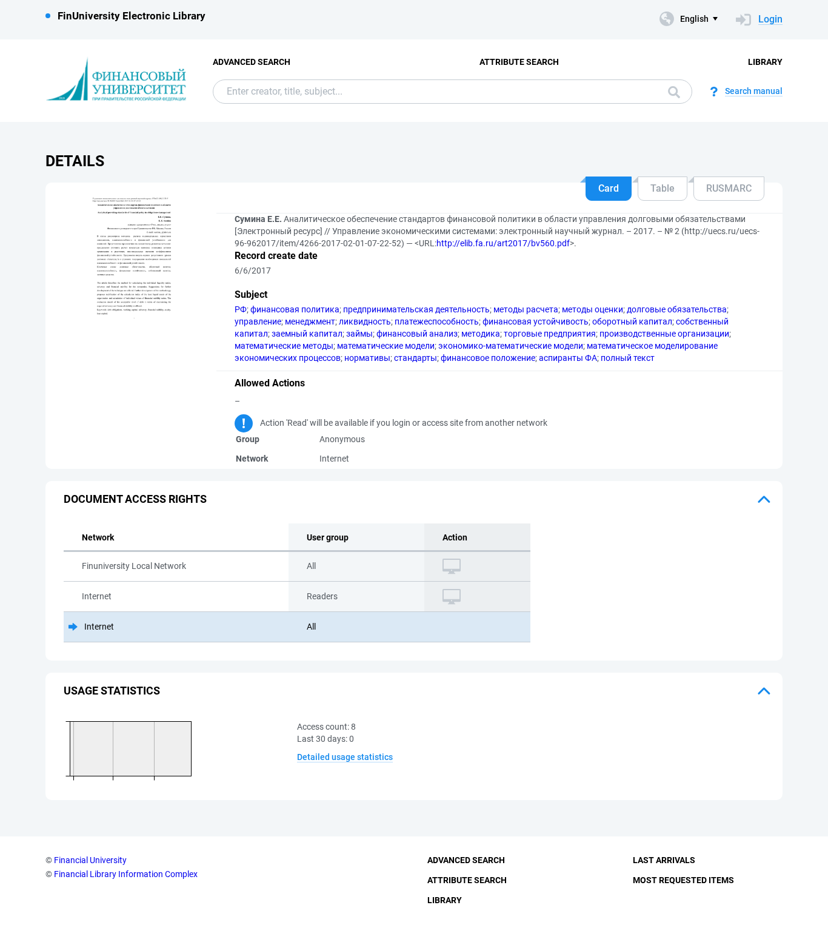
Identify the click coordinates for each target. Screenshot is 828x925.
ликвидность (365, 321)
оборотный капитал (632, 321)
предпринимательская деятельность (416, 309)
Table (662, 188)
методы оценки (592, 309)
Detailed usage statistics (345, 757)
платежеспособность (437, 321)
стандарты (415, 358)
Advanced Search (251, 62)
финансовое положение (488, 358)
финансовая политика (294, 309)
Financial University (90, 860)
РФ (241, 309)
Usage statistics (112, 690)
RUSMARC (729, 188)
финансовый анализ (417, 333)
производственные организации (664, 333)
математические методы (284, 346)
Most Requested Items (683, 880)
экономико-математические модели (510, 346)
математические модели (386, 346)
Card (608, 188)
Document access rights (135, 499)
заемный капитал (307, 333)
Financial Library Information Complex (126, 874)
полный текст (628, 358)
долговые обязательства (677, 309)
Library (765, 62)
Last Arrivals (664, 860)
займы (359, 333)
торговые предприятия (550, 333)
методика (480, 333)
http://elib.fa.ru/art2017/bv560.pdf (503, 243)
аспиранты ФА (568, 358)
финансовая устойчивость (535, 321)
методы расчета (525, 309)
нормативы (367, 358)
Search (671, 91)
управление (258, 321)
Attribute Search (519, 62)
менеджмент (310, 321)
